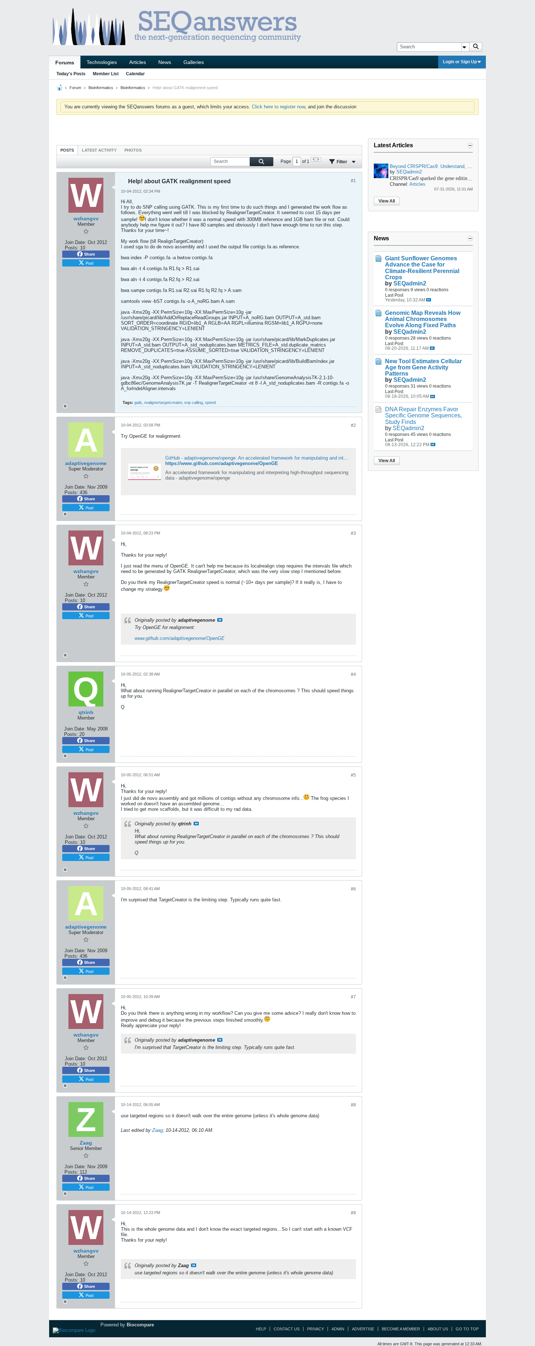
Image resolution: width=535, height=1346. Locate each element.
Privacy (315, 1329)
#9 (353, 1212)
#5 (353, 775)
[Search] (475, 47)
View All (387, 201)
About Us (438, 1329)
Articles (137, 62)
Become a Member (401, 1329)
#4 (353, 674)
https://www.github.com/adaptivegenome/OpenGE (221, 463)
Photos (133, 150)
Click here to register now (278, 106)
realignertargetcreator (163, 402)
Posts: (72, 248)
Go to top (467, 1329)
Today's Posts (71, 73)
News (164, 62)
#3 (353, 533)
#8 (353, 1104)
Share (89, 254)
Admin (338, 1329)
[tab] (67, 150)
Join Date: (75, 242)
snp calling (193, 402)
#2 (353, 425)
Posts (67, 150)
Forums (64, 62)
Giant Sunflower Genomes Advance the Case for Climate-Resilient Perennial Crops (422, 267)
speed (210, 402)
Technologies (102, 62)
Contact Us (287, 1329)
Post (90, 263)
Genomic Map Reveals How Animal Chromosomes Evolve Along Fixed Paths (422, 319)
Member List (106, 73)
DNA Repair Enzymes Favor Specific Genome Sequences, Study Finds (423, 415)
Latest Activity (99, 150)
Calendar (135, 73)
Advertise (363, 1329)
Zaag (157, 1130)
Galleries (193, 62)
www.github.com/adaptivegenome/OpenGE (180, 638)
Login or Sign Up (460, 61)
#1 (353, 180)
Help (261, 1329)
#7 (353, 997)
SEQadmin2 (409, 172)
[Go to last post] (428, 299)
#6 (353, 889)
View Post (219, 620)
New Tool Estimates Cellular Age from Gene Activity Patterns (423, 367)
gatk (138, 402)
